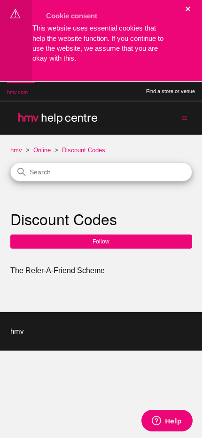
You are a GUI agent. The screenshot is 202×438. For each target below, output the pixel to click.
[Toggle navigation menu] (184, 117)
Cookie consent (71, 16)
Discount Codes (83, 150)
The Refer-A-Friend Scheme (57, 270)
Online (42, 150)
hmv (16, 150)
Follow (101, 241)
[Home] (57, 117)
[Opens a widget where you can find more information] (167, 421)
